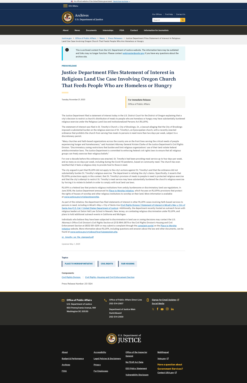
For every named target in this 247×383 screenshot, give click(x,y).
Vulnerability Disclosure (137, 375)
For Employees (101, 371)
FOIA (64, 371)
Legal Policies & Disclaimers (107, 358)
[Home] (83, 22)
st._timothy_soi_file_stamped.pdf (78, 237)
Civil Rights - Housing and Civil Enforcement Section (109, 277)
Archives (66, 365)
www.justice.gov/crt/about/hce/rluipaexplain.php (93, 232)
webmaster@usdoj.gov (133, 53)
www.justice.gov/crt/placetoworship (81, 197)
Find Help (169, 14)
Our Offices (157, 14)
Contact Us (180, 14)
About (65, 352)
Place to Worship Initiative (121, 191)
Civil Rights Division (71, 277)
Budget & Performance (73, 358)
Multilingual (163, 352)
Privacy (97, 365)
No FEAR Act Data (134, 362)
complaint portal (146, 225)
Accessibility (100, 352)
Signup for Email (164, 300)
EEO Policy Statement (136, 368)
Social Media (158, 303)
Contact (165, 372)
